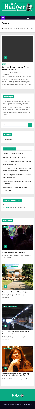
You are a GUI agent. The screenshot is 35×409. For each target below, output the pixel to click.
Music (5, 226)
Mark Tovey (17, 72)
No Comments (6, 257)
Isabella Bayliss (19, 379)
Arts (5, 306)
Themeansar (17, 406)
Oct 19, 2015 (8, 72)
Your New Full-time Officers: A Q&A (14, 158)
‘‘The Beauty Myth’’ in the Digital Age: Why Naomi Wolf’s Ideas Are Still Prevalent (16, 376)
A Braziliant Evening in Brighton (13, 154)
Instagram (6, 207)
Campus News (7, 266)
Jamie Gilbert (18, 295)
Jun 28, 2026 (8, 379)
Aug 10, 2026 (8, 255)
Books (10, 348)
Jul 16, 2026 (8, 295)
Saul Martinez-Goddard (21, 255)
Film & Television (12, 306)
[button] (32, 18)
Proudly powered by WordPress (12, 404)
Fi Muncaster (17, 337)
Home (3, 26)
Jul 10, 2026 (8, 337)
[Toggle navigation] (28, 18)
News (4, 64)
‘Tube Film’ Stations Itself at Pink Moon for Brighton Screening (17, 333)
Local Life (15, 266)
